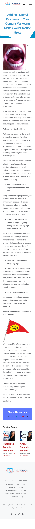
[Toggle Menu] (30, 4)
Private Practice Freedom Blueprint (15, 493)
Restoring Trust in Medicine (9, 436)
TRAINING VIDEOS (11, 490)
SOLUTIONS (23, 481)
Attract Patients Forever (26, 436)
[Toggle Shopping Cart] (24, 5)
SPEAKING (9, 484)
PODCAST (11, 487)
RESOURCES (21, 484)
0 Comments (24, 455)
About (13, 481)
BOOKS (23, 490)
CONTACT (15, 497)
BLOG (21, 487)
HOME (6, 481)
